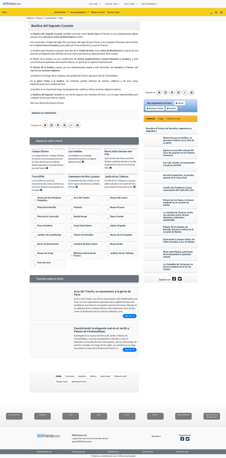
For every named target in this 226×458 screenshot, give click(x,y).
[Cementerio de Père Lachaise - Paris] (77, 187)
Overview (69, 376)
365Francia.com (182, 452)
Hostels (172, 108)
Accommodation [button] (78, 12)
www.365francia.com (82, 441)
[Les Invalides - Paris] (83, 162)
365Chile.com (147, 452)
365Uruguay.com (78, 452)
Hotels (181, 103)
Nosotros (156, 436)
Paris (4, 12)
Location (82, 376)
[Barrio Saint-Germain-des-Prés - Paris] (110, 168)
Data (161, 119)
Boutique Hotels (156, 108)
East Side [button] (93, 3)
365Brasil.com (113, 452)
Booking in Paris (79, 381)
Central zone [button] (111, 3)
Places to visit (98, 12)
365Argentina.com (43, 452)
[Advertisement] (170, 68)
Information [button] (60, 12)
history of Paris (56, 103)
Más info (128, 316)
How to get (105, 376)
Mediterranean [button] (149, 3)
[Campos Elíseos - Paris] (47, 168)
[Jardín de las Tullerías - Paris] (134, 187)
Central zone (50, 18)
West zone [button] (130, 3)
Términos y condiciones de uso (103, 456)
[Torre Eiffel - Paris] (41, 190)
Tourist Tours (113, 12)
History (93, 376)
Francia (39, 18)
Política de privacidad (126, 456)
